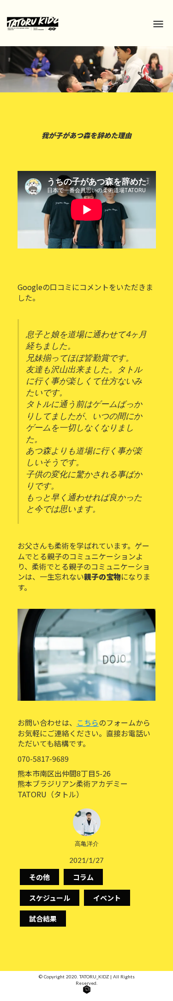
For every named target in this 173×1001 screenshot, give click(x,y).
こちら (88, 722)
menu (158, 24)
